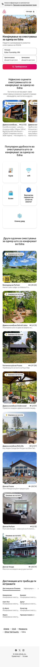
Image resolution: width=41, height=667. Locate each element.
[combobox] (19, 52)
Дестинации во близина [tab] (11, 588)
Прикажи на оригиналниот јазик (25, 5)
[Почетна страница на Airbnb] (4, 11)
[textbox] (11, 60)
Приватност (16, 656)
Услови (25, 656)
